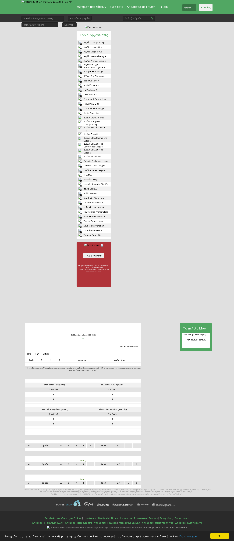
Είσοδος (206, 7)
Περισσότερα (188, 536)
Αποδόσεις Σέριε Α (129, 522)
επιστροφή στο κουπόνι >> (129, 346)
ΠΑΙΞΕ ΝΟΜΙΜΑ (93, 255)
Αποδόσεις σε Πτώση (141, 7)
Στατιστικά (140, 518)
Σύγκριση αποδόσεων (91, 7)
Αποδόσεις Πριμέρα (105, 522)
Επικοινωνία (182, 518)
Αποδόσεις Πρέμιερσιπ (78, 522)
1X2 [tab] (29, 354)
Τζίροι (163, 7)
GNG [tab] (46, 354)
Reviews (153, 518)
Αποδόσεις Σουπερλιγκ (188, 522)
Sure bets (116, 7)
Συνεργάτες (166, 518)
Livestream (90, 518)
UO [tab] (37, 354)
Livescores (126, 518)
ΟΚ (220, 536)
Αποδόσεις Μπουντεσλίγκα (157, 522)
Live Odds (103, 518)
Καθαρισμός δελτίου (196, 339)
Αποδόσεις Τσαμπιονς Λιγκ (47, 522)
